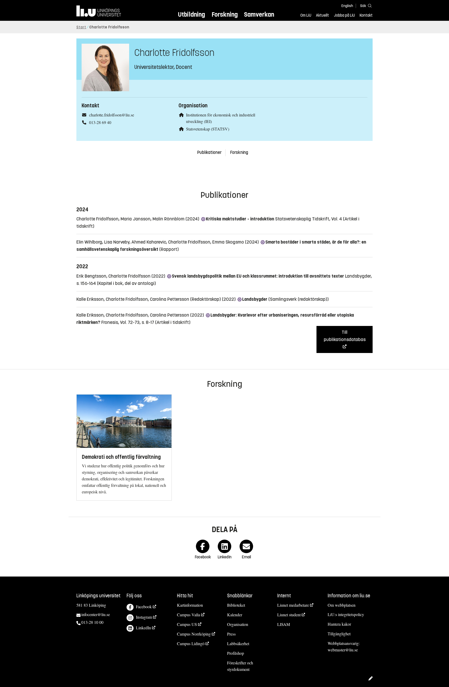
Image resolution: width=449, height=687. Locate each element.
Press (231, 634)
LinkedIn (143, 627)
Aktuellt (322, 15)
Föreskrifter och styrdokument (240, 666)
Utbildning (191, 14)
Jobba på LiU (344, 15)
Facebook (144, 606)
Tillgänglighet (339, 633)
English (347, 6)
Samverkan (259, 14)
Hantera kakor (339, 624)
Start (81, 27)
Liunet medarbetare (293, 605)
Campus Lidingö (190, 643)
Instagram (144, 617)
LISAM (283, 624)
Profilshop (235, 653)
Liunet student (289, 614)
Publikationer (209, 152)
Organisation (237, 624)
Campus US (187, 624)
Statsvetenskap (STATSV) (207, 129)
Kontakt (366, 15)
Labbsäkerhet (238, 643)
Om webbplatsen (341, 605)
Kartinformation (190, 605)
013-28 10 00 (92, 622)
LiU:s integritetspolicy (346, 614)
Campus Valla (188, 614)
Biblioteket (236, 605)
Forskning (225, 14)
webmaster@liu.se (343, 649)
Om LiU (305, 15)
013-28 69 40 (100, 122)
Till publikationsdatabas (345, 335)
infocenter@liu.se (95, 614)
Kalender (234, 614)
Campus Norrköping (194, 634)
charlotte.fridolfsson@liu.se (111, 114)
